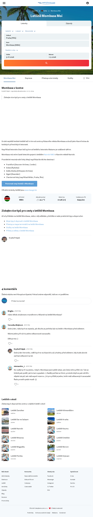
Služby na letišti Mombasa (17, 227)
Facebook (50, 476)
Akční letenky (6, 476)
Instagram (50, 483)
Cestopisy (27, 483)
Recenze (4, 497)
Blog (3, 494)
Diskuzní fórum (29, 480)
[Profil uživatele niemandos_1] (10, 368)
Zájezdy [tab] (69, 23)
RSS (48, 490)
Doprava (28, 78)
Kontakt (72, 480)
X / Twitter (50, 487)
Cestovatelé (28, 487)
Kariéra (72, 483)
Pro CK (72, 487)
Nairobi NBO (49, 154)
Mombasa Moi (9, 78)
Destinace (4, 480)
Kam (7, 42)
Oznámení (62, 513)
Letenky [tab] (24, 23)
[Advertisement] (46, 121)
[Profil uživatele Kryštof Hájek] (10, 351)
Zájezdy (4, 490)
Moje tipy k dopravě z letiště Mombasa (22, 221)
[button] (10, 30)
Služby (70, 78)
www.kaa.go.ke (30, 190)
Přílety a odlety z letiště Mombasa (20, 230)
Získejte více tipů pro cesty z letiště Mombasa (22, 97)
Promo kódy (5, 501)
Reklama (55, 513)
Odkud (8, 35)
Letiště (3, 483)
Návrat (51, 55)
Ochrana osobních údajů (42, 513)
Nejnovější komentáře (31, 476)
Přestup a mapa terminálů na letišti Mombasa (25, 224)
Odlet (8, 55)
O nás (72, 476)
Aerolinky (4, 487)
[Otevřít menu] (4, 3)
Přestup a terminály (50, 78)
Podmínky (30, 513)
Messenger (50, 480)
